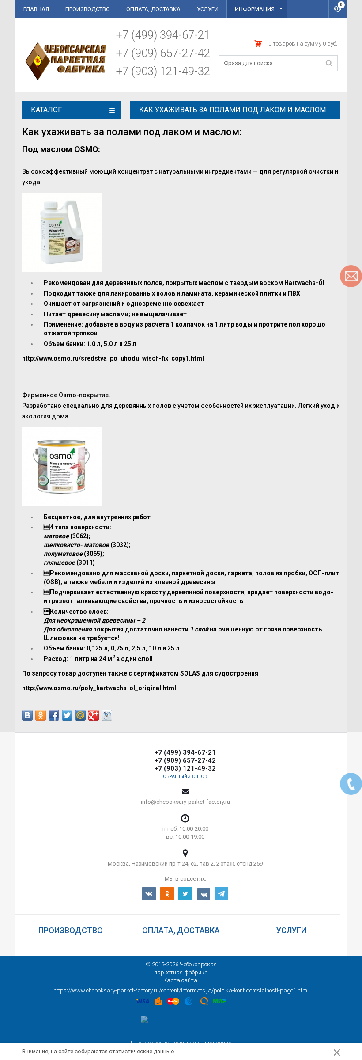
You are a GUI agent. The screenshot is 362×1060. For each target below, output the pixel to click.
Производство (87, 9)
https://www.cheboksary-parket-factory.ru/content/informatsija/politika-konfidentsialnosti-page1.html (181, 990)
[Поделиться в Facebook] (54, 715)
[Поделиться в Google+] (93, 715)
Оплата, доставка (153, 9)
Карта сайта (180, 980)
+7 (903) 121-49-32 (163, 71)
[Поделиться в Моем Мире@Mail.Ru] (80, 715)
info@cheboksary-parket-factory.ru (185, 801)
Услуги (208, 9)
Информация (255, 9)
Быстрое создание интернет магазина (181, 1043)
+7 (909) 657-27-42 (163, 53)
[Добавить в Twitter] (67, 715)
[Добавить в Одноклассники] (40, 715)
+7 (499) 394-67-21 (163, 35)
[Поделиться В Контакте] (27, 715)
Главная (36, 9)
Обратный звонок (185, 777)
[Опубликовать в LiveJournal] (107, 715)
